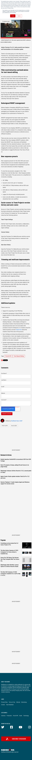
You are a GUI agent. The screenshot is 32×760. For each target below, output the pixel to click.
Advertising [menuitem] (24, 702)
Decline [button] (19, 16)
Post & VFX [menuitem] (15, 715)
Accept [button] (12, 16)
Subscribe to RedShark (19, 739)
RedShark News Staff (16, 421)
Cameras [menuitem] (3, 715)
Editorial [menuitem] (18, 702)
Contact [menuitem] (3, 704)
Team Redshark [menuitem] (10, 704)
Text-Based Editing (19, 356)
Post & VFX (8, 356)
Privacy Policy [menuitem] (4, 702)
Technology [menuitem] (26, 715)
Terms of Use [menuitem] (12, 702)
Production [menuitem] (9, 715)
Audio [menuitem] (20, 715)
